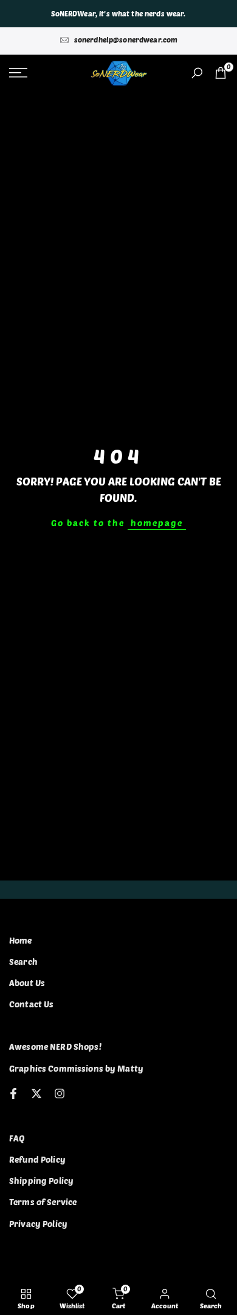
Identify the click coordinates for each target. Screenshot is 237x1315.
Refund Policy (37, 1159)
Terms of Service (43, 1202)
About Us (27, 983)
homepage (157, 523)
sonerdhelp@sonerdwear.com (126, 39)
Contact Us (31, 1004)
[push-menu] (18, 73)
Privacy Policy (38, 1224)
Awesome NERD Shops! (55, 1046)
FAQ (17, 1138)
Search (23, 961)
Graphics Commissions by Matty (76, 1068)
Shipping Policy (41, 1180)
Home (20, 940)
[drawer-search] (197, 73)
